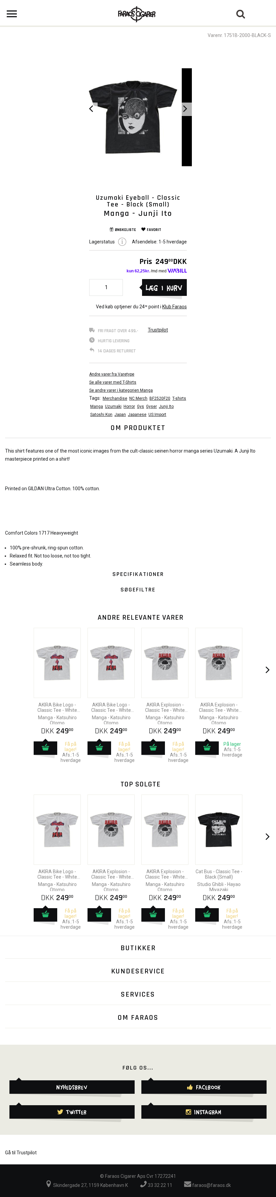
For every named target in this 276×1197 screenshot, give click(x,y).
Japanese (137, 414)
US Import (157, 414)
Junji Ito (166, 406)
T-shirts (179, 398)
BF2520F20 (159, 398)
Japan (120, 414)
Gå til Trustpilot (21, 1152)
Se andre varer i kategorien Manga (121, 390)
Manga (96, 406)
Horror (129, 406)
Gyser (151, 406)
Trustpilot (158, 330)
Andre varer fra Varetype (111, 374)
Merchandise (115, 398)
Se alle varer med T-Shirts (112, 382)
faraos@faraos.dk (211, 1185)
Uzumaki (113, 406)
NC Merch (138, 398)
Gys (140, 406)
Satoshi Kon (101, 414)
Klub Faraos (174, 306)
